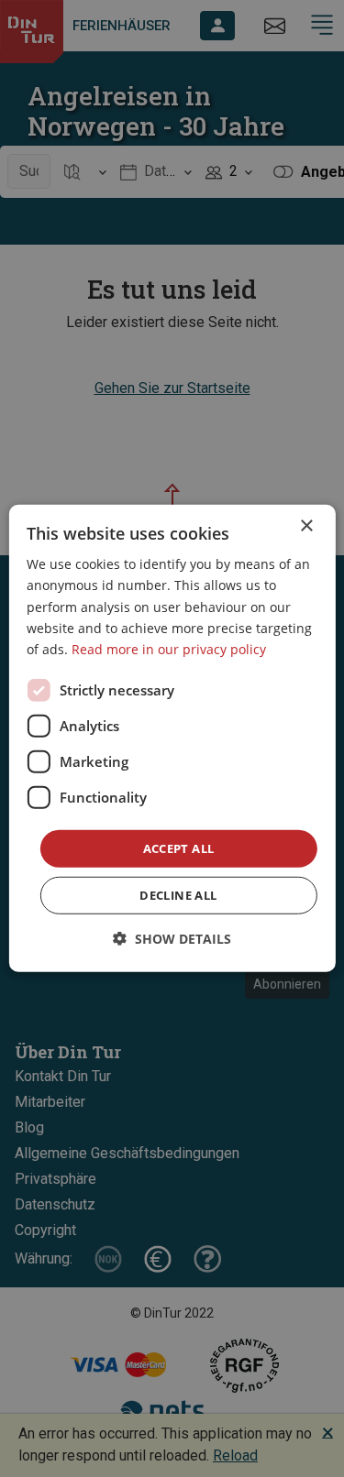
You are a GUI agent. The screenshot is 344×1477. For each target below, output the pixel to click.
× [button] (306, 526)
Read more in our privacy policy (169, 649)
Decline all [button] (177, 895)
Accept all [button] (179, 848)
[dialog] (171, 738)
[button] (172, 938)
